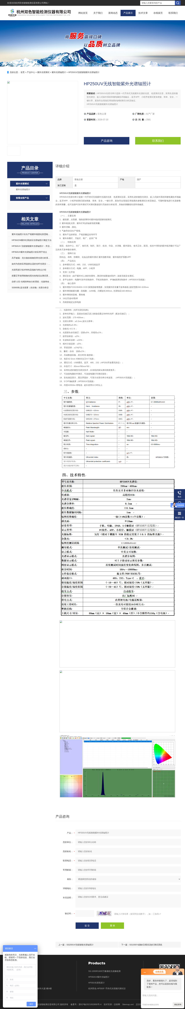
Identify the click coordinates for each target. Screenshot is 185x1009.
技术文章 (143, 13)
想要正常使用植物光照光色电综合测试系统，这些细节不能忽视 (32, 276)
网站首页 (83, 13)
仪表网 (117, 1004)
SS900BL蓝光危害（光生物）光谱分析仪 (30, 287)
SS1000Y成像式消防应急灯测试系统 (145, 945)
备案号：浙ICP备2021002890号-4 (86, 1004)
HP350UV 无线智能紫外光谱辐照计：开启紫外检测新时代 (32, 246)
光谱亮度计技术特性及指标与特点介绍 (29, 270)
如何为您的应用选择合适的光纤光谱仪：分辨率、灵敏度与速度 (32, 264)
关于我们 (98, 13)
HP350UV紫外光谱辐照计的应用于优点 (29, 252)
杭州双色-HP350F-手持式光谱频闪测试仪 (107, 988)
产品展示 (128, 13)
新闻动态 (113, 13)
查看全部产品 (22, 198)
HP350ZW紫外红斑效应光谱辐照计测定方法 (31, 240)
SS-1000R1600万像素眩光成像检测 (104, 971)
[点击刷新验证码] (104, 913)
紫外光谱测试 (43, 72)
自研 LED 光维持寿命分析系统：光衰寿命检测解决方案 (32, 281)
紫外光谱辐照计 (59, 72)
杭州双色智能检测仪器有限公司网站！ (32, 3)
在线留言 (158, 13)
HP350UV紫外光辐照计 (98, 977)
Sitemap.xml (128, 1004)
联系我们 (173, 13)
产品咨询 (106, 140)
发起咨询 (177, 1005)
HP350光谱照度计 (96, 983)
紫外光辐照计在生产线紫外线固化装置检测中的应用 (32, 234)
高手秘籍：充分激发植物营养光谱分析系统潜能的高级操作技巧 (32, 258)
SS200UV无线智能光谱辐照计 (80, 945)
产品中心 (31, 72)
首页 (23, 72)
